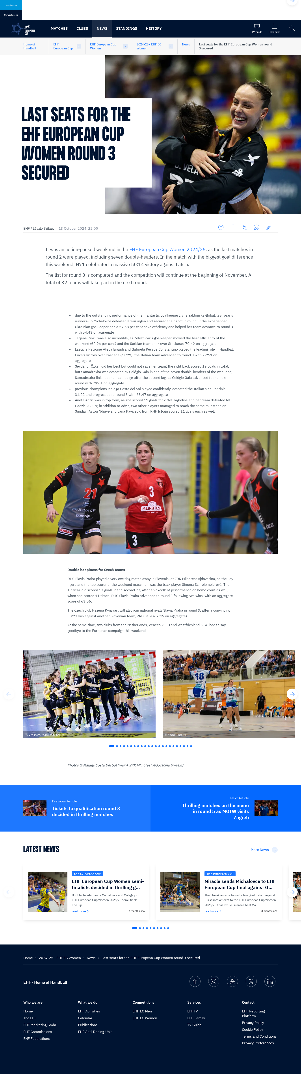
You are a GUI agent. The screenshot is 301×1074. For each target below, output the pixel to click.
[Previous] (8, 694)
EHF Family (196, 1018)
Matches (59, 28)
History (154, 28)
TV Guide (194, 1025)
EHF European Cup (63, 46)
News (102, 28)
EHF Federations (36, 1038)
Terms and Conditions (259, 1036)
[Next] (292, 694)
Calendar (85, 1018)
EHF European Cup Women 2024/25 (167, 249)
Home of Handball (29, 46)
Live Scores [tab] (11, 5)
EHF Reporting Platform (253, 1013)
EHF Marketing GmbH (40, 1025)
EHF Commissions (37, 1031)
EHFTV (192, 1011)
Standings (126, 28)
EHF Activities (89, 1011)
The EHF (30, 1018)
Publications (88, 1025)
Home (28, 958)
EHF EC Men (142, 1011)
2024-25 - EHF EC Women (149, 46)
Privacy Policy (253, 1022)
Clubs (82, 28)
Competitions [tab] (11, 14)
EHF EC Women (145, 1018)
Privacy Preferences (258, 1043)
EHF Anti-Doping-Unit (95, 1031)
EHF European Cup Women (103, 46)
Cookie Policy (252, 1029)
